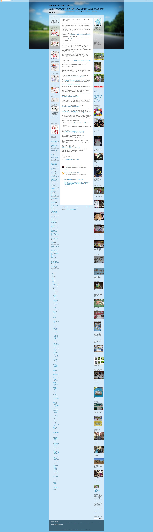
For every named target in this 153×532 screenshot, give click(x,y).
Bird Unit (52, 154)
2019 (53, 273)
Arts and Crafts (53, 149)
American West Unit (54, 142)
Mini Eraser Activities (55, 421)
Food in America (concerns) (54, 173)
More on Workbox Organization (56, 458)
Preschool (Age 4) (54, 227)
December (55, 282)
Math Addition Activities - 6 (55, 360)
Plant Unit (52, 226)
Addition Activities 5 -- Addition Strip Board (56, 356)
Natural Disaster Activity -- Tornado (55, 389)
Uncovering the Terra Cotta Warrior (56, 444)
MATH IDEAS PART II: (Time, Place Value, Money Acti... (56, 473)
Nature (52, 214)
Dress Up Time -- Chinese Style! (55, 448)
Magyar (52, 192)
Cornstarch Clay (55, 296)
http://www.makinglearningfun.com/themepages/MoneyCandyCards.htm (76, 92)
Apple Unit (53, 147)
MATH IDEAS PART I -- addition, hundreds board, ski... (55, 467)
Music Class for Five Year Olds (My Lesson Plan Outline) (98, 96)
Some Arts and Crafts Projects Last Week (56, 424)
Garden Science (54, 176)
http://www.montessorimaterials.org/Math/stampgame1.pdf (75, 80)
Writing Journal (56, 303)
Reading (52, 240)
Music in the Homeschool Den (55, 341)
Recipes (52, 242)
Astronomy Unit (54, 150)
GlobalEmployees (68, 179)
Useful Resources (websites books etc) (55, 262)
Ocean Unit (53, 216)
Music (52, 207)
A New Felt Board (55, 305)
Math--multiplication (54, 198)
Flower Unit (53, 171)
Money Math (53, 203)
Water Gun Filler (55, 312)
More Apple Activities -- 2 (56, 372)
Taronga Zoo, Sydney (55, 329)
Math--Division (53, 197)
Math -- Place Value (55, 301)
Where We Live (54, 266)
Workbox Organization (56, 455)
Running (52, 243)
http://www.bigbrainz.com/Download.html (70, 111)
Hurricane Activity (55, 395)
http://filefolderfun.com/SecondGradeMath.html (71, 106)
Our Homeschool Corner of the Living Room (56, 452)
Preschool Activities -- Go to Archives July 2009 (56, 404)
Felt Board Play (56, 309)
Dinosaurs (53, 159)
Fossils (52, 175)
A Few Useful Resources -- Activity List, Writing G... (56, 337)
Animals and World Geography (55, 411)
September (55, 287)
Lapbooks (53, 191)
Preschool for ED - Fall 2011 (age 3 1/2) (55, 234)
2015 (53, 275)
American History (54, 141)
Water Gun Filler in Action (55, 314)
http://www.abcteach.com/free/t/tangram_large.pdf (74, 132)
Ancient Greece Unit (54, 145)
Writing (52, 269)
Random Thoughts (54, 238)
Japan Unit (53, 188)
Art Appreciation (56, 432)
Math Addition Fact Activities (56, 344)
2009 (53, 281)
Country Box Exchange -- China (55, 438)
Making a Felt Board (55, 308)
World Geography (55, 415)
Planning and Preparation (53, 224)
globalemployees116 (68, 181)
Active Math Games (54, 139)
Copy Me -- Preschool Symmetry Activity (55, 366)
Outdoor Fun (53, 221)
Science (52, 245)
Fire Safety (53, 169)
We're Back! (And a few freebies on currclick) (55, 333)
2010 (53, 279)
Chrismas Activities (54, 157)
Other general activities (55, 298)
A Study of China (55, 441)
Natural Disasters (55, 392)
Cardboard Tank (55, 430)
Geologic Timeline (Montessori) (54, 180)
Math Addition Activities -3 (55, 350)
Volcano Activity (56, 398)
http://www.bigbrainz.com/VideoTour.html (81, 112)
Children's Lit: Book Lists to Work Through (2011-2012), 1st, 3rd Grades (97, 100)
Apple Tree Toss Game (55, 380)
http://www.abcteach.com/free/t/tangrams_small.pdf (74, 131)
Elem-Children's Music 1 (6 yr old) (54, 164)
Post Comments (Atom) (71, 209)
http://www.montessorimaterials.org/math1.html (71, 84)
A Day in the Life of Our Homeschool (97, 93)
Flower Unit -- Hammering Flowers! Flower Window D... (55, 292)
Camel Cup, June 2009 (55, 486)
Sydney (54, 317)
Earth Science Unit (54, 161)
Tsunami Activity (56, 396)
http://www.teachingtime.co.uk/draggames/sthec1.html (80, 34)
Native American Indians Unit (54, 210)
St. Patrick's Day (54, 250)
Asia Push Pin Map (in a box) (55, 417)
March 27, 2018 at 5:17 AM (74, 172)
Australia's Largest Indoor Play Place (55, 325)
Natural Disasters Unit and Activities (54, 212)
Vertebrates (53, 264)
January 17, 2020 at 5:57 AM (77, 179)
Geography (53, 177)
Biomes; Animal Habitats (54, 152)
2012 (53, 276)
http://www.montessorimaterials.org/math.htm (75, 76)
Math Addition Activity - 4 (55, 353)
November (55, 284)
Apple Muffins (55, 370)
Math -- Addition (54, 195)
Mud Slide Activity (55, 400)
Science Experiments (55, 246)
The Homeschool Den (59, 5)
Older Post (88, 207)
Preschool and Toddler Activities (54, 231)
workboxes (53, 267)
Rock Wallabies (56, 487)
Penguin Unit (53, 222)
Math (66, 160)
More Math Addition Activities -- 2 (56, 347)
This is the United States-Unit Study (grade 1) (54, 256)
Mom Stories (53, 202)
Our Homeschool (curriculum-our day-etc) (55, 218)
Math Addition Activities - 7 (55, 362)
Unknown (66, 172)
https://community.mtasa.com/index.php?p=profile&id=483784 (76, 183)
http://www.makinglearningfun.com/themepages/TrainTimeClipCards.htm (76, 38)
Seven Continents (55, 408)
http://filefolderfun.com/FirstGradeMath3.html (82, 60)
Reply (65, 169)
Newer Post (65, 207)
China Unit (53, 155)
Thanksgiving (53, 251)
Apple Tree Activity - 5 (55, 383)
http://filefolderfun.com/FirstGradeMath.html (70, 96)
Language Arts (53, 189)
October (54, 286)
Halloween (53, 183)
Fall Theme (53, 168)
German (52, 181)
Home (76, 207)
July (54, 489)
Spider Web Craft (55, 428)
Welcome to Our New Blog (55, 480)
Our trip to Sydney (55, 319)
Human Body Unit (54, 187)
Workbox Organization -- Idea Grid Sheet (56, 462)
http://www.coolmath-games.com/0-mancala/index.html (77, 122)
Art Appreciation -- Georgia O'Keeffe (56, 434)
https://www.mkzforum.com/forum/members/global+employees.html (77, 182)
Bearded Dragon (55, 483)
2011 (53, 278)
